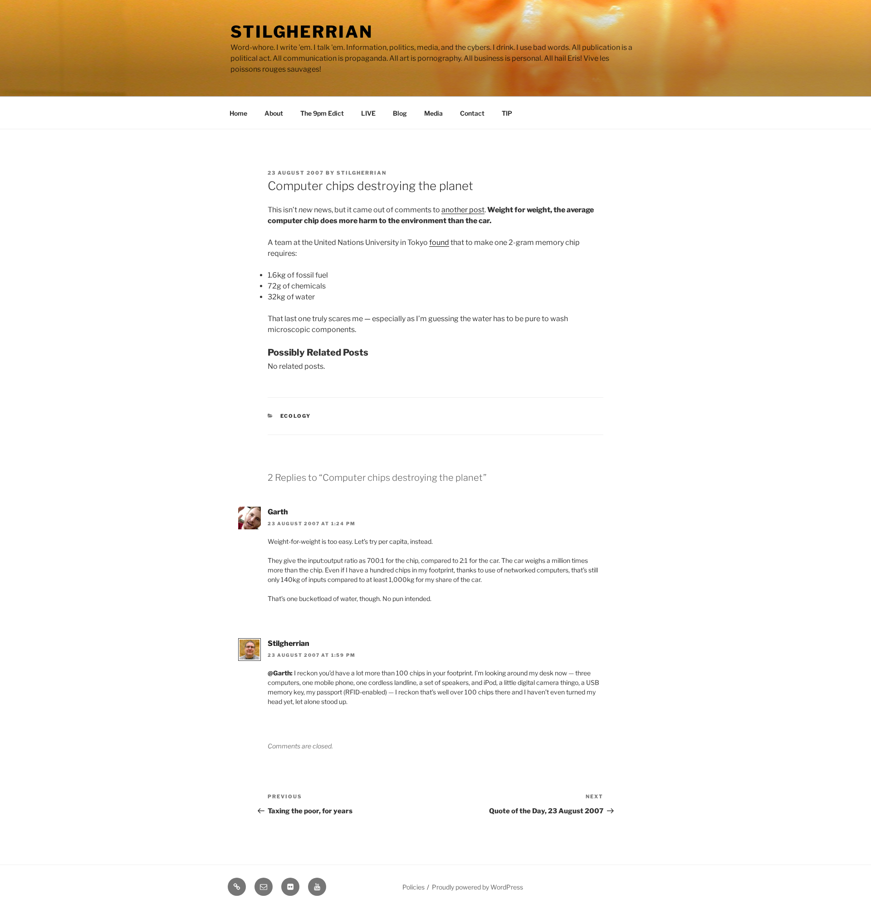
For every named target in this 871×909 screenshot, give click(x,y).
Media (433, 113)
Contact (472, 113)
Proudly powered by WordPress (477, 887)
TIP (507, 113)
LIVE (368, 113)
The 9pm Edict (322, 113)
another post (462, 209)
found (439, 242)
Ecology (295, 416)
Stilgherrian (301, 32)
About (273, 113)
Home (238, 113)
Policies (413, 887)
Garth (278, 512)
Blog (400, 113)
